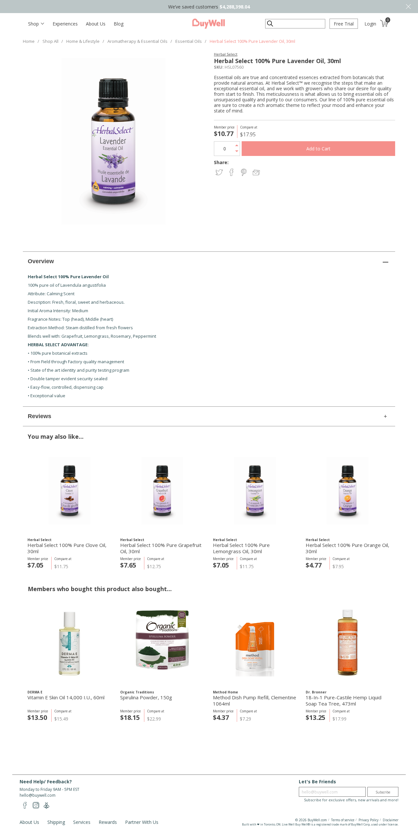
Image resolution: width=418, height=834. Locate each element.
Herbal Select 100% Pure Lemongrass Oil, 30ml (241, 548)
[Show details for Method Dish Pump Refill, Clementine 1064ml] (255, 643)
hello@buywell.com (38, 795)
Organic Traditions (137, 692)
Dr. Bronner (316, 692)
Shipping (56, 822)
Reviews (39, 416)
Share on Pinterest (244, 173)
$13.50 (37, 717)
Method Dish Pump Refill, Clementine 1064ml (254, 700)
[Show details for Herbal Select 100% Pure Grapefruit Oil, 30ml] (162, 491)
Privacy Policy (368, 820)
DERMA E (34, 692)
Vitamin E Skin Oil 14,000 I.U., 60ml (65, 697)
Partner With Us (141, 822)
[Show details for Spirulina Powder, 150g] (162, 643)
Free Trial (344, 24)
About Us (95, 24)
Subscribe (383, 792)
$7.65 (128, 565)
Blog (118, 24)
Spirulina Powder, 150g (146, 697)
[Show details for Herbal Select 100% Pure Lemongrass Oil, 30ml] (255, 491)
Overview (41, 261)
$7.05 (35, 565)
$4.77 (314, 565)
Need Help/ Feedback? (46, 781)
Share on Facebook (232, 173)
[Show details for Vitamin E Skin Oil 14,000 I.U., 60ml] (69, 643)
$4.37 (221, 717)
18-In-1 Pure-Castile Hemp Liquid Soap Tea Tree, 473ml (343, 700)
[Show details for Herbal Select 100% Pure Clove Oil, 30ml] (69, 491)
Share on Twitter (220, 173)
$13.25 (315, 717)
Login (370, 24)
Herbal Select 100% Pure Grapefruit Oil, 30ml (160, 548)
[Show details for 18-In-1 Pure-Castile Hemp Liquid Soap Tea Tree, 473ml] (348, 643)
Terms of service (342, 820)
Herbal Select (225, 54)
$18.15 (130, 717)
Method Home (225, 692)
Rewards (108, 822)
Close (408, 6)
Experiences (65, 24)
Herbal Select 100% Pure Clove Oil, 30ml (66, 548)
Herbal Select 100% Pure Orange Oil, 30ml (347, 548)
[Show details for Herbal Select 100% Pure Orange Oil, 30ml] (348, 491)
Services (81, 822)
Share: (221, 162)
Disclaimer (390, 820)
